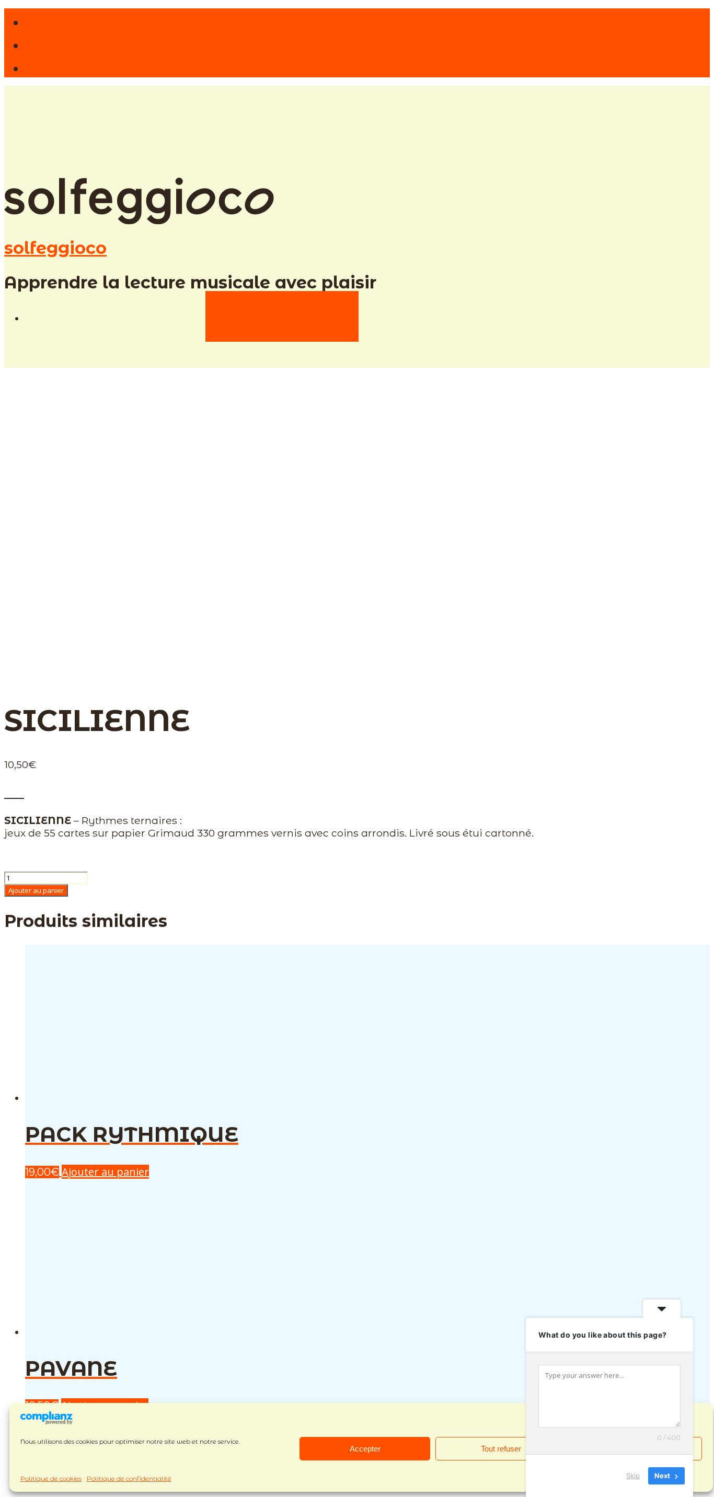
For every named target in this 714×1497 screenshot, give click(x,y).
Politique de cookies (51, 1478)
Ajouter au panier (36, 890)
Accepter (365, 1448)
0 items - (282, 316)
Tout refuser (501, 1448)
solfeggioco (55, 248)
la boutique (99, 65)
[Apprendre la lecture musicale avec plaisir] (139, 222)
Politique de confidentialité (129, 1478)
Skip (633, 1475)
